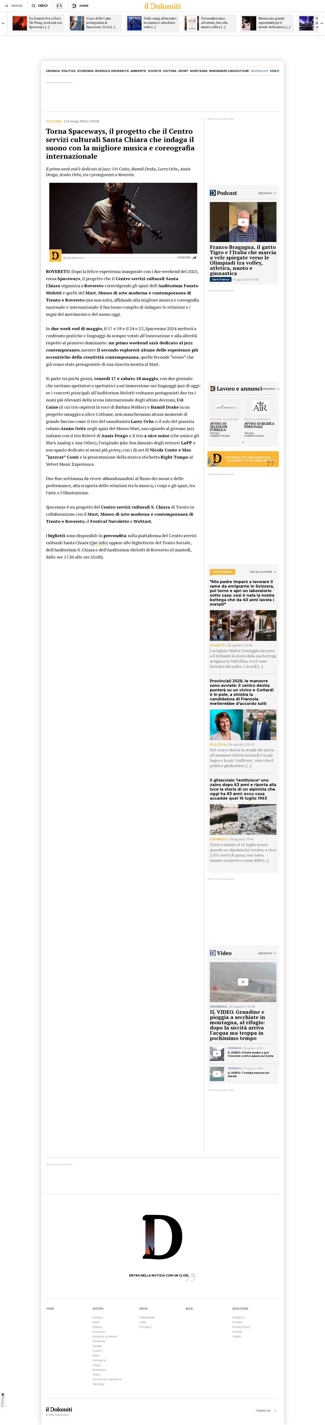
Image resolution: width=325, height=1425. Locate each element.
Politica (68, 71)
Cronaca (53, 71)
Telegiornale (146, 1317)
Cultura (169, 71)
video (274, 71)
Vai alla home (261, 572)
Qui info (98, 542)
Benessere (99, 1369)
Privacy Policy (241, 1327)
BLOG (189, 1308)
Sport (183, 71)
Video (142, 1322)
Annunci (269, 389)
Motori (96, 1374)
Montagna (198, 71)
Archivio (265, 193)
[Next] (321, 23)
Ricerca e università (112, 71)
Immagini (145, 1327)
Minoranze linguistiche (229, 71)
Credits (236, 1336)
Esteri (96, 1322)
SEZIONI (98, 1308)
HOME (50, 1308)
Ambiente (138, 71)
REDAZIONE (240, 1308)
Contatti (237, 1322)
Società (154, 71)
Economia (85, 71)
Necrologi (98, 1384)
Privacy (2, 1401)
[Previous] (3, 23)
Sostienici (238, 1317)
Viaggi (97, 1365)
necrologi (259, 71)
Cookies (237, 1331)
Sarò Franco (220, 279)
